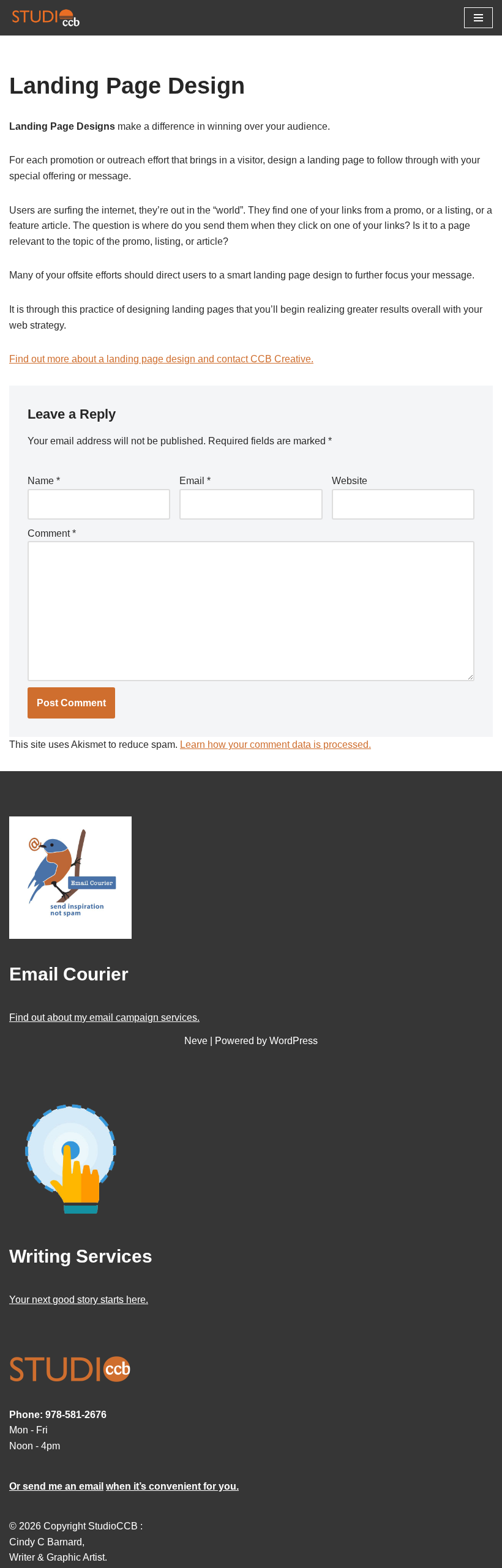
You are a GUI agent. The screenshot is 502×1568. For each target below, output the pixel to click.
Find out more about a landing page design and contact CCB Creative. (161, 359)
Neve (196, 1041)
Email (195, 481)
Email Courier (69, 974)
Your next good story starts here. (78, 1299)
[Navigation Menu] (478, 17)
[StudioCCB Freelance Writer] (46, 18)
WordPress (293, 1041)
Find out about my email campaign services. (104, 1017)
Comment (52, 533)
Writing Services (80, 1256)
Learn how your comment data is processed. (275, 744)
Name (44, 481)
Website (349, 481)
